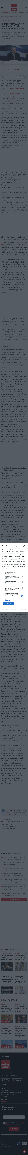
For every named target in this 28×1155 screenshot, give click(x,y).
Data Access (14, 609)
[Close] (24, 546)
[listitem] (14, 573)
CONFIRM (8, 603)
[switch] (22, 576)
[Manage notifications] (24, 1151)
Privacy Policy (22, 609)
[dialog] (14, 577)
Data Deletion (5, 609)
